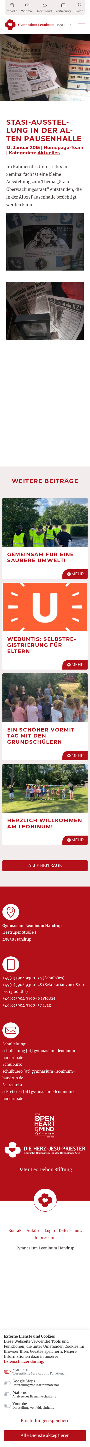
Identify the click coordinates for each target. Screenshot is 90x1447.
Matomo (34, 1394)
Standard (39, 1371)
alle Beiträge (45, 865)
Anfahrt (34, 1230)
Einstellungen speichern (45, 1420)
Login (50, 1230)
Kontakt (15, 1230)
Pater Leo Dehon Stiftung (45, 1169)
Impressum (45, 1237)
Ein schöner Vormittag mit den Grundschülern (42, 735)
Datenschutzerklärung (23, 1361)
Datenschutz (70, 1230)
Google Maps (35, 1382)
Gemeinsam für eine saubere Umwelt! (40, 557)
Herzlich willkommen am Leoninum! (44, 823)
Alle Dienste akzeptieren (45, 1435)
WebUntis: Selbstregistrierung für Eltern (41, 645)
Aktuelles (48, 152)
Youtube (34, 1405)
